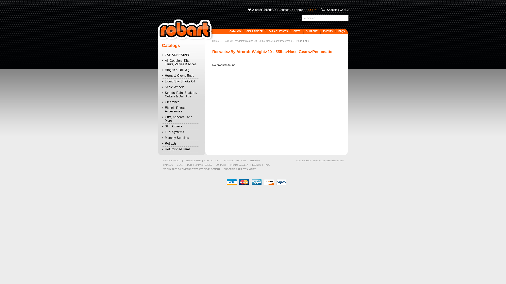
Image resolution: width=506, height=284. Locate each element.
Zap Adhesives (203, 165)
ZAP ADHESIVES (177, 55)
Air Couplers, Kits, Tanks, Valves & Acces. (181, 62)
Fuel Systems (174, 132)
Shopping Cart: (337, 9)
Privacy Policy (172, 160)
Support (221, 165)
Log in (312, 9)
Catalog (168, 165)
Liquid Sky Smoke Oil (180, 81)
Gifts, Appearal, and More (178, 118)
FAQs (267, 165)
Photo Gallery (239, 165)
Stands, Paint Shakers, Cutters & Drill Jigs (181, 94)
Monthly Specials (177, 137)
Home (299, 9)
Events (256, 165)
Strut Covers (173, 126)
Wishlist (256, 9)
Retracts (171, 143)
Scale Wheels (174, 87)
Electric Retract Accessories (175, 109)
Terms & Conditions (234, 160)
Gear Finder (184, 165)
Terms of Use (192, 160)
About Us (270, 9)
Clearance (172, 102)
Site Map (255, 160)
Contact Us (285, 9)
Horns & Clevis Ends (179, 75)
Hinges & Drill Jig (177, 70)
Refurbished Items (177, 149)
